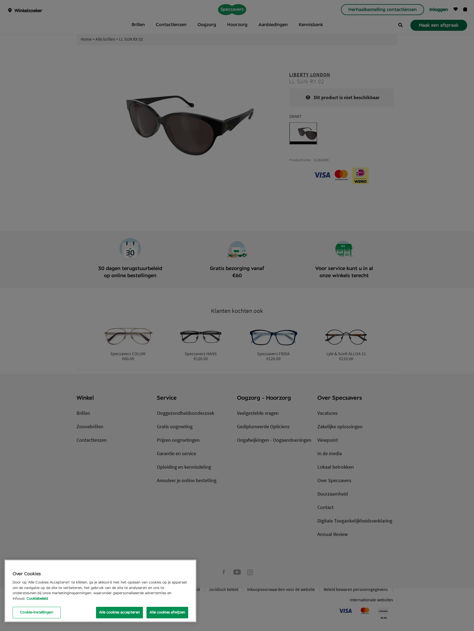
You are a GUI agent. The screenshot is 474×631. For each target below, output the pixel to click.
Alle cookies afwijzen (167, 612)
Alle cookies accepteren (119, 612)
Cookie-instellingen (36, 612)
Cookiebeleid (37, 599)
